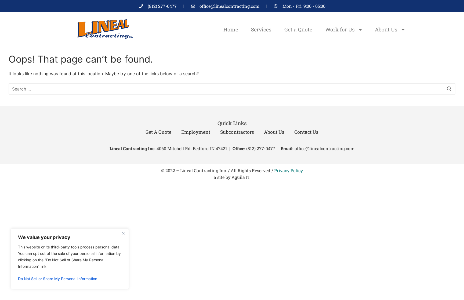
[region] (70, 259)
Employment (195, 132)
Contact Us (306, 132)
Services (261, 29)
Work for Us (340, 29)
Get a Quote (298, 29)
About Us (386, 29)
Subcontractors (237, 132)
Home (230, 29)
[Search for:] (232, 89)
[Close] (123, 233)
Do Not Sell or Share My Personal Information (57, 278)
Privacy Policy (288, 170)
